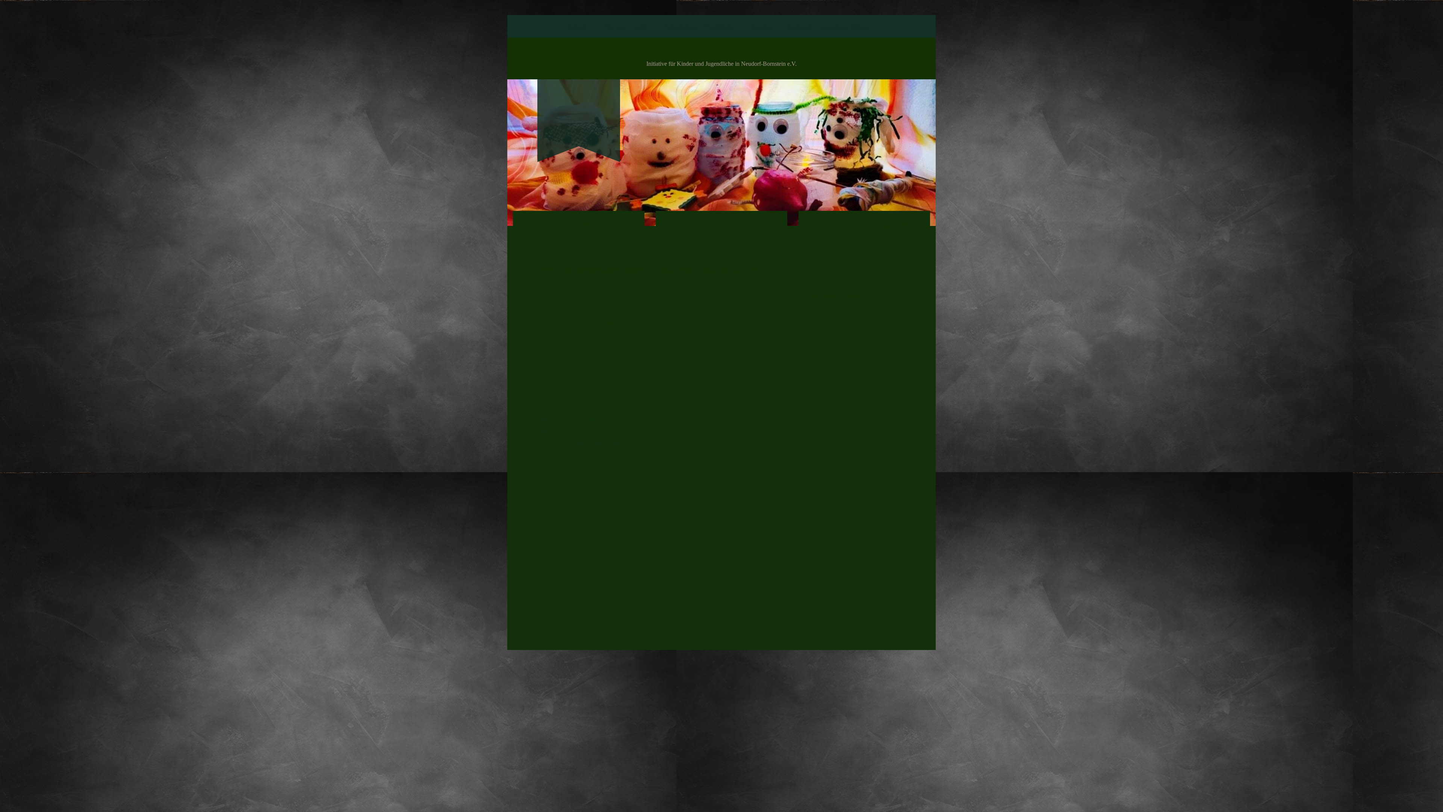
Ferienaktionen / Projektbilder (699, 27)
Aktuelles (760, 27)
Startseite (577, 27)
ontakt (842, 337)
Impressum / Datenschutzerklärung (828, 27)
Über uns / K (819, 337)
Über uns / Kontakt (626, 27)
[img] (579, 107)
